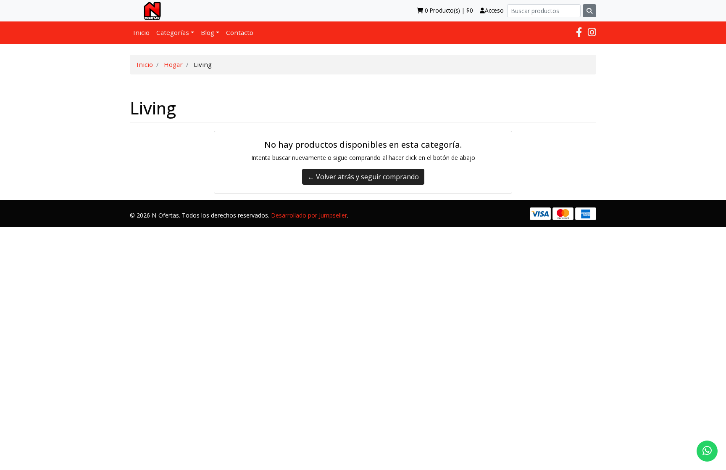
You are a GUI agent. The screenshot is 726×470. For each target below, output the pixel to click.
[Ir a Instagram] (592, 32)
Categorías (172, 32)
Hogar (173, 64)
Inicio (141, 32)
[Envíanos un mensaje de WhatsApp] (707, 451)
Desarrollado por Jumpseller (309, 215)
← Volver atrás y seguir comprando (363, 176)
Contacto (239, 32)
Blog (207, 32)
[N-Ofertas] (149, 10)
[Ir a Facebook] (579, 32)
